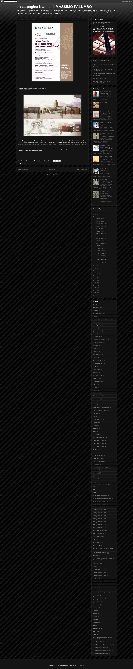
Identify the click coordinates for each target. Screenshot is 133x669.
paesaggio (96, 625)
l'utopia (95, 482)
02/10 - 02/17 (100, 223)
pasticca (95, 428)
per (94, 489)
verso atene (96, 399)
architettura (96, 307)
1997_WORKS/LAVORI (99, 516)
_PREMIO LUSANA (98, 455)
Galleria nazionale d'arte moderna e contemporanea (103, 69)
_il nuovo (95, 387)
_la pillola (95, 351)
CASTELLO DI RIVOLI (99, 78)
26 (96, 295)
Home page (52, 169)
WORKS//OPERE (98, 363)
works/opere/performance (100, 653)
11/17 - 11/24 (100, 253)
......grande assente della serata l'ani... (102, 258)
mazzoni (95, 372)
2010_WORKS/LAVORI (99, 527)
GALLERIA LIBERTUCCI (100, 410)
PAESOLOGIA (97, 545)
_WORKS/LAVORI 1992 (99, 575)
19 (96, 278)
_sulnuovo (96, 425)
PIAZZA (95, 452)
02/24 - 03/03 (100, 228)
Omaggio (95, 348)
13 (96, 216)
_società (95, 607)
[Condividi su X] (57, 161)
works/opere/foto (98, 641)
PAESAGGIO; (97, 542)
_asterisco (96, 366)
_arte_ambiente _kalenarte (100, 593)
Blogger (82, 665)
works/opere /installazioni (100, 495)
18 (96, 275)
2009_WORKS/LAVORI (99, 524)
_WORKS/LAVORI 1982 (99, 572)
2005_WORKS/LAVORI (99, 522)
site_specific (96, 434)
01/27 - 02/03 (100, 218)
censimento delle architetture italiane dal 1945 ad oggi (103, 23)
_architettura (96, 331)
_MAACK (95, 413)
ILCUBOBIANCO (105, 191)
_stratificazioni (97, 476)
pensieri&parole (97, 628)
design (95, 613)
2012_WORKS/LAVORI (99, 446)
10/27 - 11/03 (100, 251)
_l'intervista (96, 596)
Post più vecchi (82, 169)
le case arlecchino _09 (106, 111)
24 (96, 290)
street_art (95, 634)
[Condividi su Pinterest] (60, 161)
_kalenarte (96, 422)
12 (96, 214)
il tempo (95, 479)
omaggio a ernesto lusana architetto (105, 146)
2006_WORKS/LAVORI (99, 443)
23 (96, 288)
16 (96, 270)
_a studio (95, 578)
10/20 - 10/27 (100, 248)
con (94, 334)
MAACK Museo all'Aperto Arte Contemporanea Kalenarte (101, 60)
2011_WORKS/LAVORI (99, 530)
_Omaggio (96, 566)
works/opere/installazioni (100, 647)
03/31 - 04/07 (100, 236)
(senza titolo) (104, 102)
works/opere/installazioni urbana (102, 650)
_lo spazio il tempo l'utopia (100, 467)
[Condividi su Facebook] (59, 161)
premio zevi (96, 631)
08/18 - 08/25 (100, 241)
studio (94, 492)
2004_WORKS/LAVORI (99, 440)
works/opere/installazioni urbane (102, 498)
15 (96, 268)
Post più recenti (23, 169)
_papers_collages (98, 342)
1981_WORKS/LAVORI (99, 507)
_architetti (96, 416)
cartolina (95, 310)
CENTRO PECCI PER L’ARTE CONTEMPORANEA (101, 81)
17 (96, 273)
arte (94, 304)
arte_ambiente (97, 354)
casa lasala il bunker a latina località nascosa (106, 157)
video (94, 402)
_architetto (96, 587)
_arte (94, 316)
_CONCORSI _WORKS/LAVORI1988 (103, 559)
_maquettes (96, 369)
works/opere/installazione (100, 437)
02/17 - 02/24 (100, 226)
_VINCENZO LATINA (99, 569)
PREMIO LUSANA (98, 360)
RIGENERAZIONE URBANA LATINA (103, 548)
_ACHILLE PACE (98, 381)
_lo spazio (96, 464)
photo (94, 431)
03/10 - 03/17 (100, 233)
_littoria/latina (97, 601)
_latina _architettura (98, 393)
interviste (95, 619)
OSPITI (95, 539)
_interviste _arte (97, 419)
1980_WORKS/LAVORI (99, 504)
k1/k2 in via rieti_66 (105, 122)
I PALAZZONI (104, 168)
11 (96, 211)
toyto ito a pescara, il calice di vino (106, 92)
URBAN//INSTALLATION (100, 553)
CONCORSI (96, 336)
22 (96, 285)
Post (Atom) (55, 174)
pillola (94, 328)
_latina (95, 390)
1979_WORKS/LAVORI (99, 501)
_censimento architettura (100, 339)
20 (96, 280)
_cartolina (96, 384)
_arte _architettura (98, 590)
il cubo (95, 616)
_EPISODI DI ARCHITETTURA (101, 319)
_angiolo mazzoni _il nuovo (100, 581)
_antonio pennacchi (98, 584)
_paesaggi (96, 473)
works (94, 405)
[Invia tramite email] (53, 161)
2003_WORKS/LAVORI (99, 519)
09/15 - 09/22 (100, 246)
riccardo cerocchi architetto (100, 396)
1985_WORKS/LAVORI (99, 513)
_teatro (95, 610)
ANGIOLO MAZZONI (99, 533)
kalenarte (95, 345)
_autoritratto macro (98, 461)
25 (96, 292)
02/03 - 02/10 (100, 221)
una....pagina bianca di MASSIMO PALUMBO (54, 7)
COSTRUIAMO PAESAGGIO (101, 408)
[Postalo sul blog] (55, 161)
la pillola (95, 357)
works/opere (96, 325)
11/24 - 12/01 (100, 255)
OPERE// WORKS (98, 536)
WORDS (95, 556)
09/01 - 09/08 (100, 243)
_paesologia (96, 604)
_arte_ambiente (97, 458)
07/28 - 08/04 (100, 238)
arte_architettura (97, 313)
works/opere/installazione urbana (102, 644)
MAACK (95, 449)
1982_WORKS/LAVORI (99, 510)
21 (96, 283)
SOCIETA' (96, 378)
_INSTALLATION (98, 563)
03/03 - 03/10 (100, 231)
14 (96, 265)
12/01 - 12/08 (100, 262)
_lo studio (95, 470)
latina (23, 163)
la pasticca (96, 622)
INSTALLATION (97, 375)
